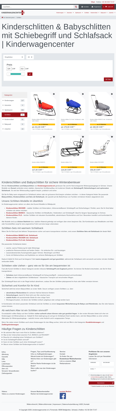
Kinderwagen (60, 12)
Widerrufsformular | (46, 404)
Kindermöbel (94, 12)
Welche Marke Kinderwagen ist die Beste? (43, 365)
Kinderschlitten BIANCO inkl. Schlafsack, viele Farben (101, 120)
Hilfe (3, 359)
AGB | (81, 404)
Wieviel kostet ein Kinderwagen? (42, 356)
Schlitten (86, 12)
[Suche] (76, 7)
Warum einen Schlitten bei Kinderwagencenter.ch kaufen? (24, 344)
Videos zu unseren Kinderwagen (13, 394)
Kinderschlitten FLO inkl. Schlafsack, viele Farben (72, 120)
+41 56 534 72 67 (108, 2)
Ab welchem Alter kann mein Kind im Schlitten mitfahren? (23, 332)
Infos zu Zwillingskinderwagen (41, 354)
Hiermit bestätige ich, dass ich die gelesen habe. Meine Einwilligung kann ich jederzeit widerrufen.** (102, 377)
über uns (5, 368)
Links (3, 361)
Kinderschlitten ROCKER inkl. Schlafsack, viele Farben (43, 120)
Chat (93, 2)
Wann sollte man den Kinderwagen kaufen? (43, 369)
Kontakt (62, 354)
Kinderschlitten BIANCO (38, 162)
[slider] (9, 74)
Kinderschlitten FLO (66, 162)
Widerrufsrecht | (33, 404)
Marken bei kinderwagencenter (42, 394)
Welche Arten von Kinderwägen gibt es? (43, 360)
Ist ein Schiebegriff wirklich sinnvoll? (16, 340)
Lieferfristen (6, 364)
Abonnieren (100, 383)
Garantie (5, 357)
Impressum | (57, 404)
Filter (109, 79)
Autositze (69, 12)
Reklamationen (65, 363)
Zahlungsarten (7, 373)
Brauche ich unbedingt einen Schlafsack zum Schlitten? (23, 337)
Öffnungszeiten (7, 366)
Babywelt (103, 12)
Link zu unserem (68, 361)
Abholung (5, 354)
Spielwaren (78, 12)
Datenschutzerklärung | (70, 404)
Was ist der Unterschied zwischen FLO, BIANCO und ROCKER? (26, 335)
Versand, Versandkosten (10, 371)
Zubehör (111, 12)
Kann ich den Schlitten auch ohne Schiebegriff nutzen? (23, 342)
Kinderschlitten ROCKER (97, 162)
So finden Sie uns (66, 356)
